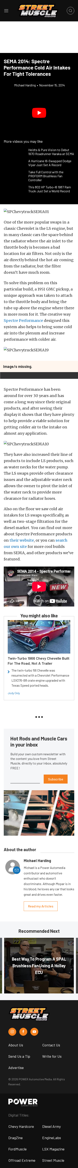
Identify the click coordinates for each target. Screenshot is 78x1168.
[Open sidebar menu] (6, 10)
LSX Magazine (53, 1149)
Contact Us (51, 1045)
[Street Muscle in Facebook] (23, 1032)
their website (22, 540)
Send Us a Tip (19, 1056)
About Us (15, 1045)
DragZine (15, 1137)
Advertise (16, 1067)
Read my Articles (40, 906)
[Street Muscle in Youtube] (34, 1032)
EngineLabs (51, 1137)
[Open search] (70, 10)
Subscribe (55, 779)
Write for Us (52, 1056)
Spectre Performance (23, 320)
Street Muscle (53, 1160)
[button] (39, 113)
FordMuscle (17, 1149)
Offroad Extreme (21, 1160)
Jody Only (14, 693)
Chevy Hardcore (21, 1126)
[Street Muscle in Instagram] (12, 1032)
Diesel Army (51, 1126)
